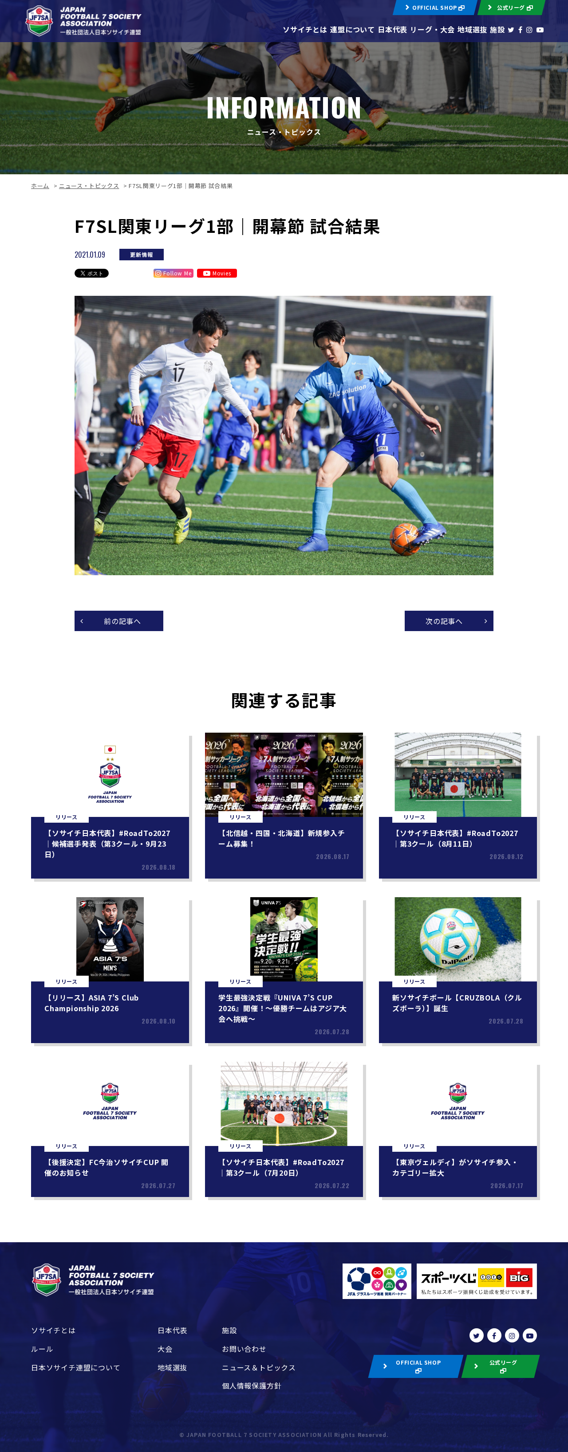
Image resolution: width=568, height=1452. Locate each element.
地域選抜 (472, 29)
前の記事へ (122, 621)
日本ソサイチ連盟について (76, 1367)
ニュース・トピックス (89, 185)
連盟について (352, 29)
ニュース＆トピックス (259, 1367)
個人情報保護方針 (251, 1385)
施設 (497, 29)
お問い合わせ (244, 1348)
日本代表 (392, 29)
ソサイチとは (305, 29)
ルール (42, 1348)
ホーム (40, 185)
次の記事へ (444, 621)
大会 (165, 1348)
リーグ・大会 (432, 29)
